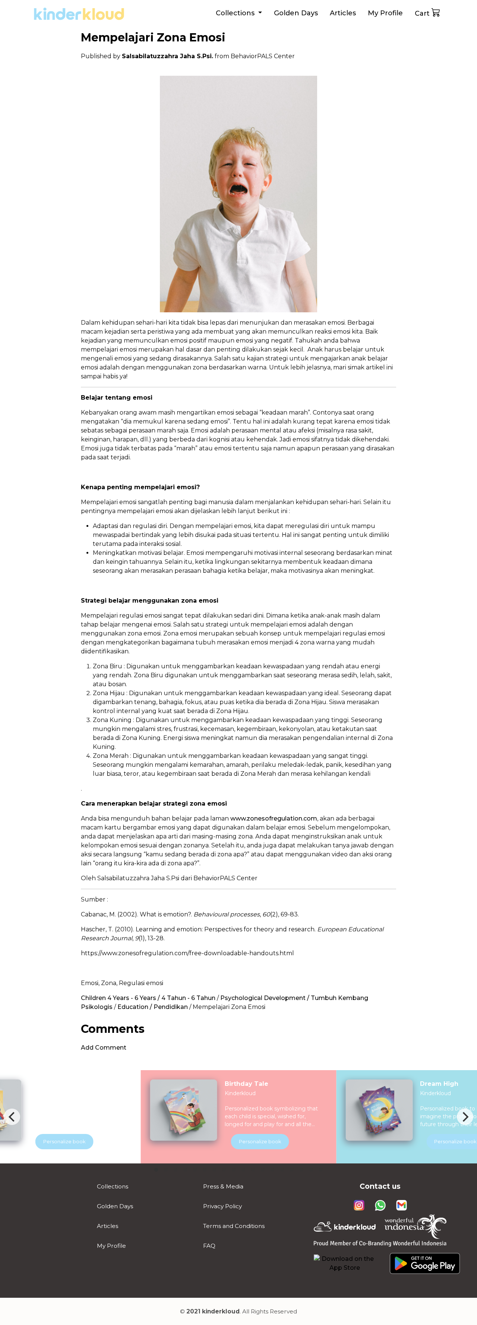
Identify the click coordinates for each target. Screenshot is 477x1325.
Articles (343, 13)
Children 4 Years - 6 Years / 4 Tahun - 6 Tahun (148, 997)
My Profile (385, 13)
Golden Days (296, 13)
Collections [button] (236, 13)
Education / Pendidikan (152, 1006)
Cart (422, 13)
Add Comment (103, 1047)
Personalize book (260, 1141)
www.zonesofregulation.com (273, 818)
